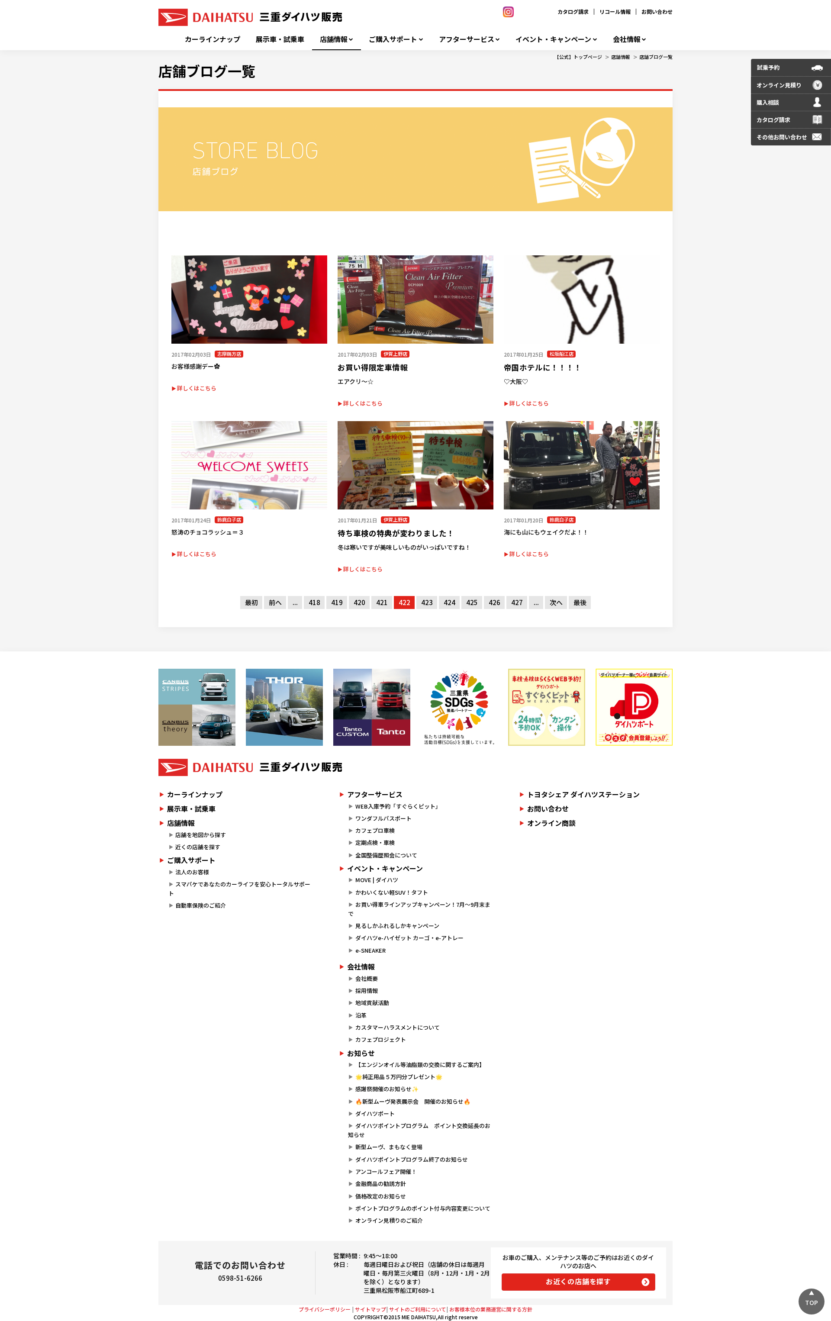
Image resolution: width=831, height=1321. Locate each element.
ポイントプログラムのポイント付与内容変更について (422, 1208)
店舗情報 (334, 39)
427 (517, 602)
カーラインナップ (212, 39)
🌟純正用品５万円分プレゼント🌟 (398, 1077)
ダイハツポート (375, 1113)
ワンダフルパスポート (383, 818)
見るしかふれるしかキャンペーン (397, 925)
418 (314, 602)
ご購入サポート (393, 39)
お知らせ (361, 1053)
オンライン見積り (779, 85)
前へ (275, 602)
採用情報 (366, 990)
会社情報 (627, 39)
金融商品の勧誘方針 (380, 1183)
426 (494, 602)
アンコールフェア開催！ (386, 1171)
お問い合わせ (657, 11)
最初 (251, 602)
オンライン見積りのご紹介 (389, 1220)
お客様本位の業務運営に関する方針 (490, 1309)
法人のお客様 (192, 872)
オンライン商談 (551, 823)
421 (382, 602)
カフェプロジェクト (380, 1039)
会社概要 (366, 978)
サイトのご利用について (417, 1309)
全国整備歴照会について (386, 855)
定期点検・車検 (375, 842)
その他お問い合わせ (782, 137)
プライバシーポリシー (325, 1309)
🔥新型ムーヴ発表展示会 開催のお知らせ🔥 (412, 1101)
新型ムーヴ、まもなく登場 (388, 1147)
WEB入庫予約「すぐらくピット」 (398, 806)
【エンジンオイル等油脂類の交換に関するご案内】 (420, 1064)
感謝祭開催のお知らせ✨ (387, 1089)
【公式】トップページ (578, 56)
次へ (556, 602)
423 (427, 602)
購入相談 (768, 102)
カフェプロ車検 (375, 830)
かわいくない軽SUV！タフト (391, 892)
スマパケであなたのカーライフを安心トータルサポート (239, 888)
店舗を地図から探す (200, 835)
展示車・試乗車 (280, 39)
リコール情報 (615, 11)
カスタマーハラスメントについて (397, 1027)
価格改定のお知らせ (380, 1196)
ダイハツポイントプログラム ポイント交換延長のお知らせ (419, 1130)
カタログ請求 (573, 11)
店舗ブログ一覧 (656, 56)
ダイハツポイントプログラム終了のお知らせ (411, 1159)
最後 (579, 602)
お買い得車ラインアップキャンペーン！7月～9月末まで (419, 909)
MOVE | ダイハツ (376, 880)
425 (472, 602)
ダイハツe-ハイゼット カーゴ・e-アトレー (409, 938)
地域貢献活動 (372, 1003)
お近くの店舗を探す (578, 1281)
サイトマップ (370, 1309)
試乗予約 (768, 67)
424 (449, 602)
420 (359, 602)
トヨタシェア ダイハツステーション (583, 794)
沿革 (361, 1015)
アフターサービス (466, 39)
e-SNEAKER (370, 950)
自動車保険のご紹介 (200, 905)
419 (337, 602)
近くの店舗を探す (197, 847)
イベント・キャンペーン (553, 39)
